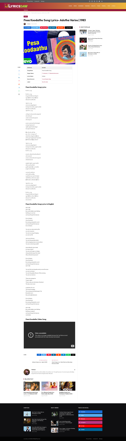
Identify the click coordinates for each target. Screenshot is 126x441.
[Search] (101, 1)
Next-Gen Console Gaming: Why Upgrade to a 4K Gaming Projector (39, 420)
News (75, 5)
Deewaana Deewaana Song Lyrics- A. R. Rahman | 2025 (31, 393)
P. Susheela (44, 73)
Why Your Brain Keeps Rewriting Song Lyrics (95, 39)
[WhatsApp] (19, 91)
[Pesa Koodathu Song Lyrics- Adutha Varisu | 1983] (49, 47)
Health (93, 5)
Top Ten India (45, 82)
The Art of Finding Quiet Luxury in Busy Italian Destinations (95, 46)
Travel (104, 5)
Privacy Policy (30, 1)
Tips (109, 5)
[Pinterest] (19, 80)
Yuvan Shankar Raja (46, 79)
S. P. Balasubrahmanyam (53, 73)
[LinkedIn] (19, 77)
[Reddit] (19, 84)
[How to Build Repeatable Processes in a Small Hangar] (54, 423)
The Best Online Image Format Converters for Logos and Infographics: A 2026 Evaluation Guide (66, 414)
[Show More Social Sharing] (74, 27)
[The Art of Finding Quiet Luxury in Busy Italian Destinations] (83, 47)
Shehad (28, 23)
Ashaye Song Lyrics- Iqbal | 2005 (39, 362)
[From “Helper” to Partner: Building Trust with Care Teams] (54, 430)
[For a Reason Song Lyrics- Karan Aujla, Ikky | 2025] (49, 386)
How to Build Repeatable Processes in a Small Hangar (65, 422)
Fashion (87, 5)
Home (70, 5)
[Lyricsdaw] (16, 6)
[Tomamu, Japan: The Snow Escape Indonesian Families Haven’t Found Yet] (83, 32)
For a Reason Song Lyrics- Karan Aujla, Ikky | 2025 (40, 10)
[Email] (19, 94)
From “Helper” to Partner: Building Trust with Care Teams (67, 429)
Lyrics (113, 5)
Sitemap (42, 1)
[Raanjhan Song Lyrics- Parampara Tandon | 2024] (67, 386)
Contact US (37, 1)
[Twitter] (19, 74)
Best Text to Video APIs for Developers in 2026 (94, 53)
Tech (98, 5)
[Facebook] (19, 70)
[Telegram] (19, 87)
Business (80, 5)
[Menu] (24, 1)
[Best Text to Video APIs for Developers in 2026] (83, 54)
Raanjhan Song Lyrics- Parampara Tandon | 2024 (65, 393)
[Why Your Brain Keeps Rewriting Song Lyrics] (83, 40)
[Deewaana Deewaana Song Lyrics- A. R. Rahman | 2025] (32, 386)
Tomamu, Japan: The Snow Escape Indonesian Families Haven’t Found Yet (94, 32)
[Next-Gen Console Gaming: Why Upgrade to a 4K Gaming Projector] (27, 420)
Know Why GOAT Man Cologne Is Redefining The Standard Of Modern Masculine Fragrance (39, 428)
